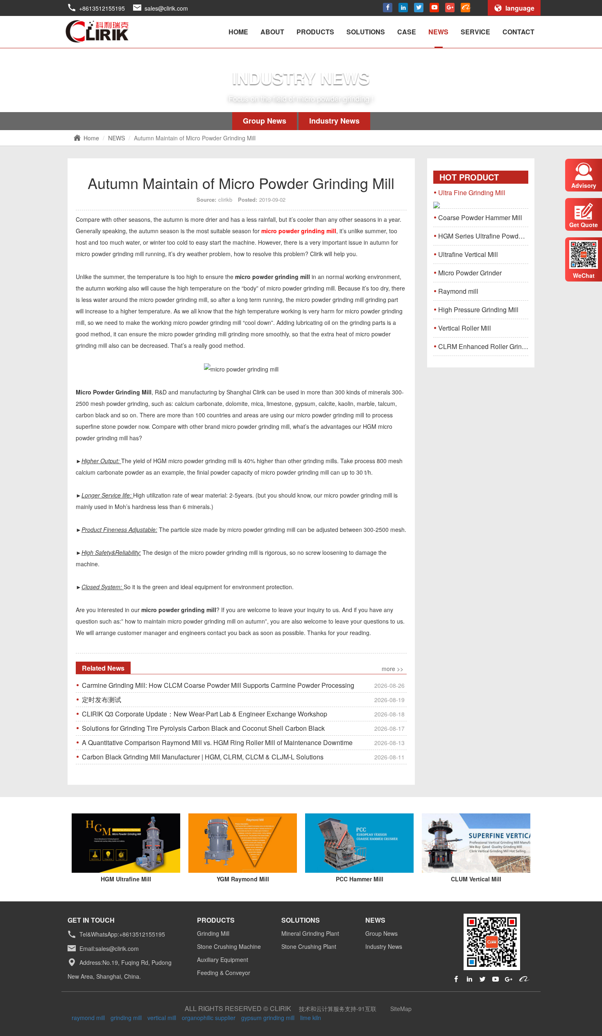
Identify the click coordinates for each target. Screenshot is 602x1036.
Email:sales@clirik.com (109, 948)
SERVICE (475, 31)
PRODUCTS (315, 31)
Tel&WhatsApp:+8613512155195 (122, 934)
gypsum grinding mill (267, 1017)
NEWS (438, 31)
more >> (392, 669)
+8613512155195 (102, 8)
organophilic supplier (208, 1017)
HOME (238, 31)
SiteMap (401, 1008)
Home (91, 138)
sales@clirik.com (166, 8)
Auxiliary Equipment (222, 959)
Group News (264, 120)
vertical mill (161, 1017)
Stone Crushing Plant (308, 946)
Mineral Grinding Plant (310, 933)
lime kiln (310, 1017)
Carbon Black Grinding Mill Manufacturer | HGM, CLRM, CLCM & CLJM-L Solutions (243, 756)
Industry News (334, 120)
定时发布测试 (243, 699)
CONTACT (518, 31)
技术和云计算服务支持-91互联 (337, 1008)
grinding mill (126, 1017)
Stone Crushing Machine (229, 946)
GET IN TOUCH (91, 920)
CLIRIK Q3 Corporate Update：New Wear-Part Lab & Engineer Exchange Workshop (243, 713)
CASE (406, 31)
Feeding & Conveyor (223, 972)
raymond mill (88, 1017)
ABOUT (272, 31)
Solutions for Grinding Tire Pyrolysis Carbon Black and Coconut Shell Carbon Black (243, 728)
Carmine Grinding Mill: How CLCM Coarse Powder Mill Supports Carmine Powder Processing (243, 685)
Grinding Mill (213, 933)
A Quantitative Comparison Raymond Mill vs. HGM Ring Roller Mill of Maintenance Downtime (243, 742)
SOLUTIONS (365, 31)
